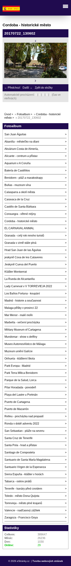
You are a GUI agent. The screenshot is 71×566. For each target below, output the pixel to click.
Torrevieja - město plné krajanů (23, 503)
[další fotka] (35, 80)
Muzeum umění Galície (18, 351)
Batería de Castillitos (17, 170)
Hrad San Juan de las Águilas (22, 250)
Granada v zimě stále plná (20, 242)
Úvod (7, 114)
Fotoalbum (23, 114)
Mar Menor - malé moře (18, 315)
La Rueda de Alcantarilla (19, 278)
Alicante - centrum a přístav (21, 155)
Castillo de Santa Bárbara (20, 206)
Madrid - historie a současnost (22, 300)
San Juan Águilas (15, 134)
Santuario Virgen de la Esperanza (25, 466)
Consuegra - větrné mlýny (20, 213)
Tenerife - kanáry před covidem (23, 488)
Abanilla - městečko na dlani (21, 141)
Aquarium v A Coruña (17, 163)
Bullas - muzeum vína (17, 185)
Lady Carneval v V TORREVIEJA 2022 (28, 286)
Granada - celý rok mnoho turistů (24, 235)
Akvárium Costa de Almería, (21, 148)
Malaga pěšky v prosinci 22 (21, 307)
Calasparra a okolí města (19, 192)
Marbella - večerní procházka (22, 322)
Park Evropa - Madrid (17, 365)
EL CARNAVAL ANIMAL (19, 228)
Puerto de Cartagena (17, 401)
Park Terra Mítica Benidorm (21, 372)
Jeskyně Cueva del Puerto (20, 264)
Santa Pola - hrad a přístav (20, 445)
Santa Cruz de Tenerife (18, 438)
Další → (27, 87)
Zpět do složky (44, 87)
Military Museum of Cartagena (22, 329)
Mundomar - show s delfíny (20, 336)
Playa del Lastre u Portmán (21, 394)
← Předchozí (12, 87)
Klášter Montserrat (15, 271)
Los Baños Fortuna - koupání (22, 293)
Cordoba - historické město (20, 221)
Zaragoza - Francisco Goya (21, 517)
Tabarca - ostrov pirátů (18, 481)
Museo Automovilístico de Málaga (24, 344)
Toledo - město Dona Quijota (21, 495)
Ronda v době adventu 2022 (21, 423)
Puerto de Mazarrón (16, 409)
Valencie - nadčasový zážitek (22, 510)
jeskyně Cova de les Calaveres (23, 257)
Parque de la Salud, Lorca (20, 380)
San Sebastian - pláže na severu (24, 430)
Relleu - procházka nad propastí (23, 416)
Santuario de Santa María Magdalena (27, 459)
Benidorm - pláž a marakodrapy (23, 177)
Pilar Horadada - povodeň (20, 387)
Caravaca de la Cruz (17, 199)
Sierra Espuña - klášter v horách (24, 474)
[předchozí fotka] (35, 40)
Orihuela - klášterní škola (19, 358)
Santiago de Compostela (19, 452)
